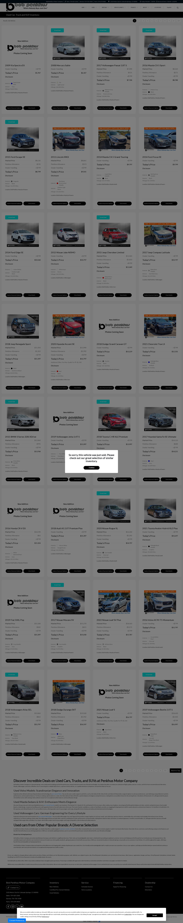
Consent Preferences (16, 920)
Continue (91, 467)
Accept (154, 915)
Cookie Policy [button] (128, 914)
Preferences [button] (45, 916)
